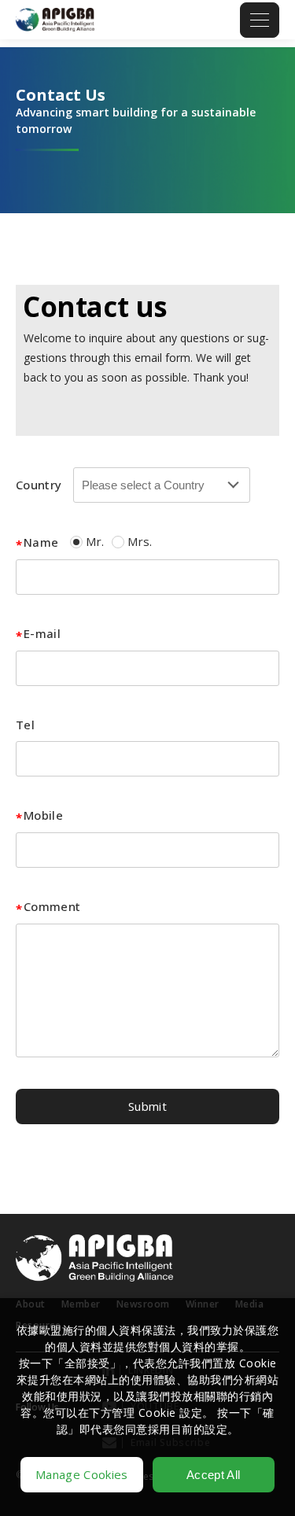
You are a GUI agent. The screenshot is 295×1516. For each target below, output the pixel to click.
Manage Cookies (81, 1474)
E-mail (42, 633)
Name (41, 542)
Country (38, 485)
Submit (147, 1106)
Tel (25, 724)
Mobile (43, 815)
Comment (52, 906)
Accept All (213, 1474)
